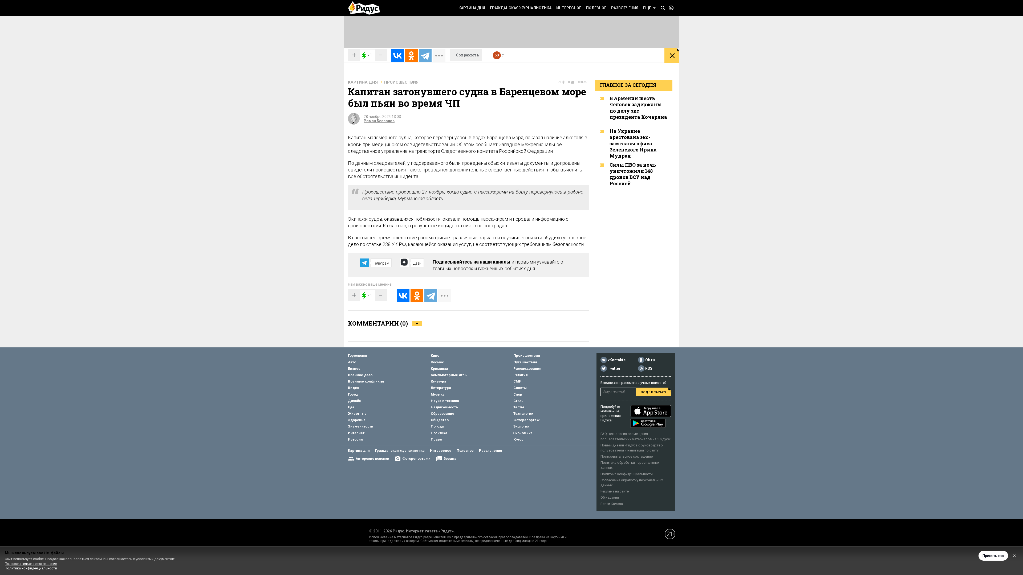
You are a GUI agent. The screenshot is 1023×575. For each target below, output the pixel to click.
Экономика (523, 433)
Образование (442, 414)
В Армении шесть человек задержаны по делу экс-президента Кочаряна (638, 107)
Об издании (609, 497)
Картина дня (471, 8)
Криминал (439, 369)
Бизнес (354, 369)
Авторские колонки (372, 459)
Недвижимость (444, 407)
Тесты (518, 407)
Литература (441, 388)
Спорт (518, 394)
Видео (353, 388)
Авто (352, 362)
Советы (520, 388)
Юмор (518, 439)
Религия (520, 375)
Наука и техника (445, 401)
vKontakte (617, 360)
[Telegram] (425, 55)
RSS (648, 369)
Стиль (518, 401)
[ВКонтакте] (397, 55)
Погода (437, 426)
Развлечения (624, 8)
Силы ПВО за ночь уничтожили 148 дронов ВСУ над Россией (633, 174)
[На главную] (364, 8)
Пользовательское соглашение (626, 456)
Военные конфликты (366, 381)
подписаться (653, 392)
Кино (435, 356)
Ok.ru (650, 360)
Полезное (596, 8)
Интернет (356, 433)
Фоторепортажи (416, 459)
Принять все (993, 556)
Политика (439, 433)
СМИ (517, 381)
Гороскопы (357, 356)
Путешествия (525, 362)
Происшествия (401, 82)
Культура (438, 381)
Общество (440, 420)
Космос (437, 362)
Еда (351, 407)
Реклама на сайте (614, 491)
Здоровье (357, 420)
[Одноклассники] (411, 55)
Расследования (527, 369)
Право (436, 439)
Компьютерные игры (449, 375)
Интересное (568, 8)
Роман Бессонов (379, 121)
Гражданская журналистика (520, 8)
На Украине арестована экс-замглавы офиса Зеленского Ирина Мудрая (633, 143)
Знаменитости (360, 426)
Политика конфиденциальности (626, 474)
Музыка (438, 394)
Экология (521, 426)
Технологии (523, 414)
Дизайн (354, 401)
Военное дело (360, 375)
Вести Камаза (611, 504)
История (355, 439)
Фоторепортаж (526, 420)
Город (353, 394)
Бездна (450, 459)
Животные (357, 414)
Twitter (614, 369)
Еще (647, 8)
